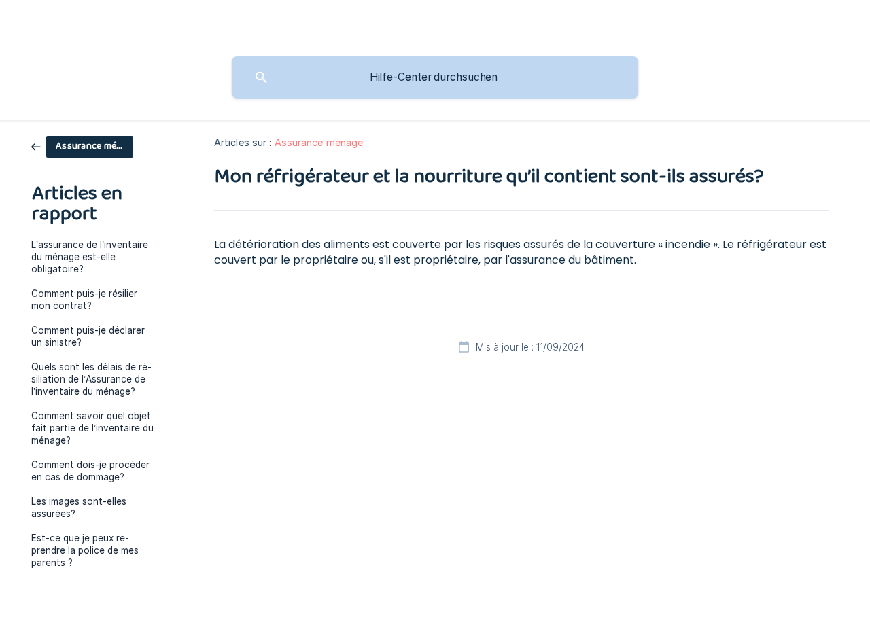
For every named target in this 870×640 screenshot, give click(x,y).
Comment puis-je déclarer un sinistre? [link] (88, 336)
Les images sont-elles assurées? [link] (78, 507)
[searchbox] (435, 77)
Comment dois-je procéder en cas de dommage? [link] (90, 470)
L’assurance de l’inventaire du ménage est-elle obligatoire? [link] (89, 256)
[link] (82, 146)
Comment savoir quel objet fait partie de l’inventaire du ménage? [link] (92, 428)
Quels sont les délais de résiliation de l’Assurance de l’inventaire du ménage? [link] (91, 379)
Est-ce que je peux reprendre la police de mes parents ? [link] (85, 550)
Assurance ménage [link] (319, 142)
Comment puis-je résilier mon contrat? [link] (84, 299)
